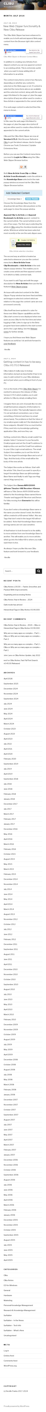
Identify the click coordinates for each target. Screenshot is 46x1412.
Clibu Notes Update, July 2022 (27, 655)
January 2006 (9, 1215)
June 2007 (8, 1130)
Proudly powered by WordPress (16, 1406)
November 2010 (11, 974)
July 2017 (8, 809)
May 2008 (8, 1079)
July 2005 (8, 1245)
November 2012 (11, 919)
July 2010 (8, 994)
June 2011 (8, 959)
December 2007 (11, 1100)
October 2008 (10, 1065)
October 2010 (10, 979)
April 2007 (8, 1140)
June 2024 (8, 709)
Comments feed (10, 1361)
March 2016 (9, 844)
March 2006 (9, 1205)
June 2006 (8, 1190)
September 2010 (11, 984)
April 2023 (8, 739)
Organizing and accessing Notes (17, 595)
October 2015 (10, 854)
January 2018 (9, 799)
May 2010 (8, 1004)
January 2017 (9, 824)
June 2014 (8, 894)
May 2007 (8, 1135)
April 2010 (8, 1009)
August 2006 (9, 1180)
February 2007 (10, 1150)
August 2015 (9, 859)
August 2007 (9, 1120)
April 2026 (8, 679)
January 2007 (9, 1155)
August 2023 (9, 734)
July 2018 (8, 784)
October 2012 (9, 924)
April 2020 (8, 754)
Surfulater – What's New (14, 1330)
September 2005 (11, 1235)
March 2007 (9, 1145)
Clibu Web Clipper (30, 389)
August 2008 (9, 1070)
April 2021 (8, 749)
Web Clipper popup (19, 287)
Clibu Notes (8, 1280)
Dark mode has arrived (13, 605)
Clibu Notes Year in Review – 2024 (18, 600)
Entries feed (9, 1356)
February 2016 (10, 849)
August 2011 (9, 954)
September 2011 (11, 949)
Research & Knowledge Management (19, 1310)
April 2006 (8, 1200)
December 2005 (11, 1220)
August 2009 (9, 1039)
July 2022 (8, 744)
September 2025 (11, 684)
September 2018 (11, 779)
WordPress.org (10, 1366)
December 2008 (11, 1060)
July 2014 (8, 889)
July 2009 (8, 1044)
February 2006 (10, 1210)
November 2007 (11, 1105)
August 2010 (9, 989)
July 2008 (8, 1075)
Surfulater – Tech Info (12, 1325)
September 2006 (11, 1175)
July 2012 (8, 929)
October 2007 (10, 1110)
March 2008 (9, 1085)
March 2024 (9, 724)
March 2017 (9, 814)
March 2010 (9, 1014)
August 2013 (9, 914)
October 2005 (10, 1230)
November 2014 (11, 884)
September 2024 (11, 699)
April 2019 (8, 774)
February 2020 (10, 759)
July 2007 (8, 1125)
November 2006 (11, 1165)
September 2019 (11, 764)
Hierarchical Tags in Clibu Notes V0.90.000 (22, 610)
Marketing (8, 1300)
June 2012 (8, 934)
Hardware (8, 1295)
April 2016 (8, 839)
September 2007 (11, 1115)
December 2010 (11, 969)
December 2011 (10, 944)
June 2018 (8, 789)
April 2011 (8, 964)
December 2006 (11, 1160)
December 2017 (10, 804)
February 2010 (10, 1019)
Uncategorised (10, 1335)
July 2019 (8, 769)
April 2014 (8, 904)
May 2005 (8, 1255)
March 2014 (9, 909)
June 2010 (8, 999)
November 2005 (11, 1225)
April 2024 (8, 719)
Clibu (9, 3)
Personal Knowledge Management (18, 1305)
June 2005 (8, 1250)
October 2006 (10, 1170)
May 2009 (8, 1049)
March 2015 (9, 869)
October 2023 (10, 729)
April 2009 (8, 1054)
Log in (6, 1351)
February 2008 (10, 1090)
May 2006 (8, 1195)
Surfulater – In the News (14, 1320)
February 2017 (10, 819)
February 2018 (10, 794)
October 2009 (10, 1034)
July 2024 (8, 704)
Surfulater (8, 1315)
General (7, 1290)
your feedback (10, 344)
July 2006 (8, 1185)
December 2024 (11, 689)
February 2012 (10, 939)
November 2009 (11, 1029)
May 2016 (8, 834)
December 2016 (11, 829)
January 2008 (9, 1095)
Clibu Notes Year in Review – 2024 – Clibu (21, 625)
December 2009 (11, 1024)
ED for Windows (10, 1285)
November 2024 (11, 694)
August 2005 (9, 1240)
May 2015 (8, 864)
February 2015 (10, 874)
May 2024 (8, 714)
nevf (5, 660)
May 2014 (8, 899)
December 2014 (11, 879)
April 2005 (8, 1260)
